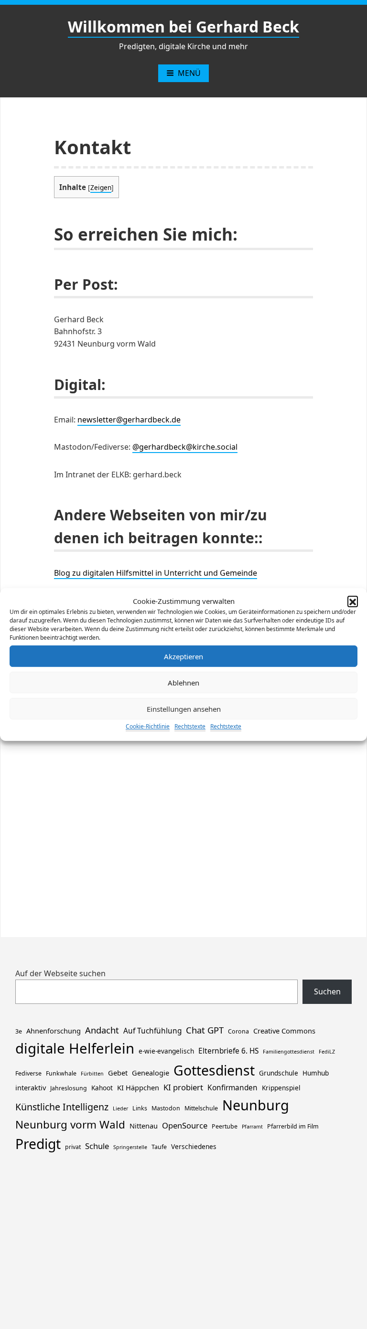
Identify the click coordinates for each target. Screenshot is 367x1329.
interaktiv (30, 1087)
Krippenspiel (281, 1087)
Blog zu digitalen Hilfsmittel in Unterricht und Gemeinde (155, 573)
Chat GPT (205, 1030)
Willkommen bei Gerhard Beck (183, 26)
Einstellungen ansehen (184, 709)
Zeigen (100, 187)
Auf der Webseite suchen (60, 973)
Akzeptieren (183, 656)
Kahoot (102, 1087)
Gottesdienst (214, 1070)
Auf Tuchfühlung (152, 1031)
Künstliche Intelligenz (61, 1106)
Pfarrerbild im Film (293, 1126)
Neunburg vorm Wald (70, 1124)
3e (18, 1031)
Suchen (327, 991)
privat (73, 1147)
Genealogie (150, 1072)
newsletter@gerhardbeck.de (129, 419)
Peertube (224, 1126)
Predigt (38, 1144)
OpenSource (184, 1125)
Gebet (118, 1072)
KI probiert (183, 1087)
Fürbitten (92, 1073)
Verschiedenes (193, 1146)
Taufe (159, 1147)
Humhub (315, 1072)
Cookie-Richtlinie (148, 726)
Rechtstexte (189, 726)
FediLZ (327, 1051)
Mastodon (165, 1108)
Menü (189, 73)
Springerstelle (130, 1147)
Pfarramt (252, 1126)
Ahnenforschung (53, 1030)
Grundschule (278, 1072)
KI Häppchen (138, 1087)
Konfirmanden (232, 1088)
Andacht (102, 1030)
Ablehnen (183, 682)
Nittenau (144, 1125)
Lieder (120, 1108)
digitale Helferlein (74, 1048)
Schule (97, 1145)
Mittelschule (201, 1108)
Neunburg (255, 1105)
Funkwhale (61, 1073)
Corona (238, 1031)
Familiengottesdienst (288, 1051)
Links (139, 1108)
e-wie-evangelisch (166, 1050)
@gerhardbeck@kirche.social (184, 447)
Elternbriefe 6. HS (228, 1051)
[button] (352, 601)
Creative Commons (284, 1030)
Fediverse (28, 1073)
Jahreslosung (68, 1088)
